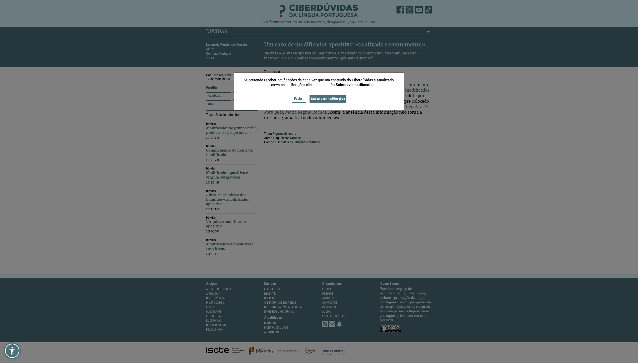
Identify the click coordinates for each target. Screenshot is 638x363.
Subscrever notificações (328, 98)
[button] (12, 351)
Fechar (299, 98)
